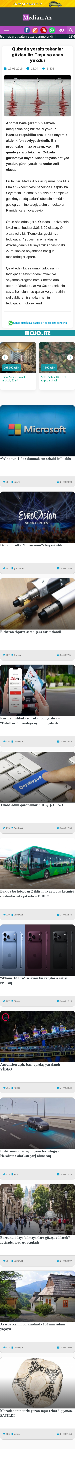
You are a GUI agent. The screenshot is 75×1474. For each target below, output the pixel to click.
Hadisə (17, 1088)
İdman (17, 1434)
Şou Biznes (19, 568)
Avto (15, 1174)
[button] (5, 357)
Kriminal (17, 655)
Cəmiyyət (18, 741)
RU (61, 30)
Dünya (17, 482)
